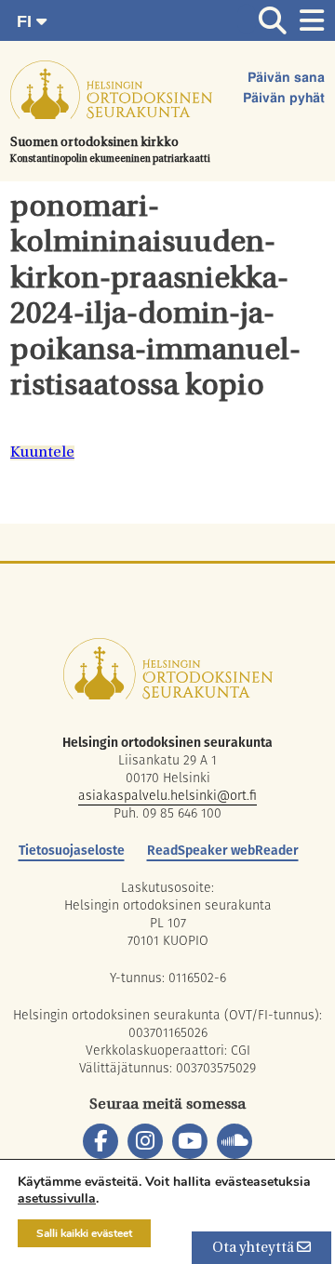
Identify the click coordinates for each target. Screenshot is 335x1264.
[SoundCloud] (234, 1141)
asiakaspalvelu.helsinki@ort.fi (167, 795)
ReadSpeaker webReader (223, 850)
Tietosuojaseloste (72, 850)
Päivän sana (286, 78)
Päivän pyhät (284, 98)
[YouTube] (190, 1141)
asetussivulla (57, 1199)
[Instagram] (145, 1141)
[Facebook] (100, 1141)
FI (26, 21)
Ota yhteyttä (254, 1249)
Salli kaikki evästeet (84, 1233)
